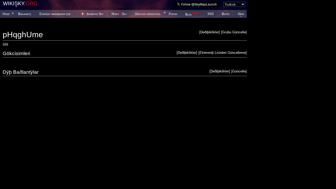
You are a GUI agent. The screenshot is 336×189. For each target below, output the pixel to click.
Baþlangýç (24, 14)
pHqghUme (23, 34)
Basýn (225, 14)
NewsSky (119, 14)
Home (6, 14)
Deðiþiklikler (209, 32)
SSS (210, 14)
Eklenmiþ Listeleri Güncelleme (223, 53)
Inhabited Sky (95, 14)
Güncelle (239, 71)
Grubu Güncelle (234, 32)
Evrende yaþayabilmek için (54, 14)
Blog (192, 14)
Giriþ (241, 14)
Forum (173, 14)
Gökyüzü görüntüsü (147, 14)
